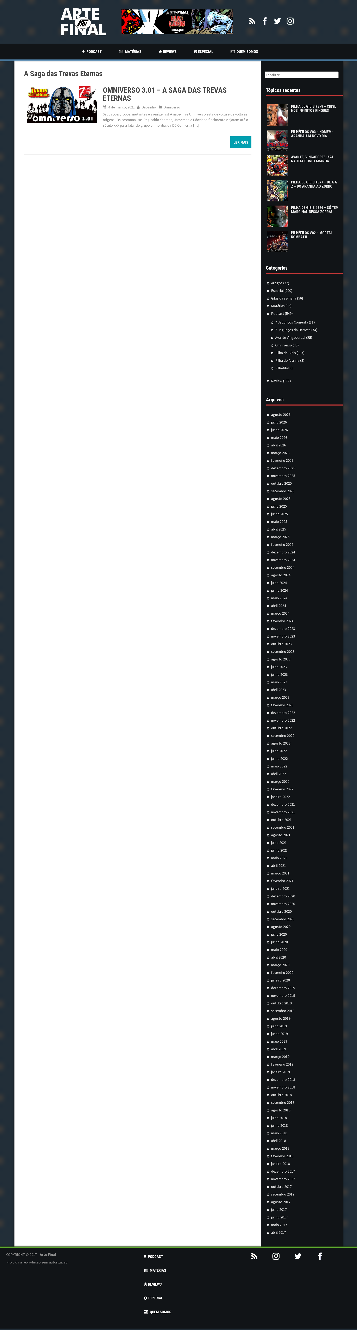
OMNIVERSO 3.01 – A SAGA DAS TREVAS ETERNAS (165, 94)
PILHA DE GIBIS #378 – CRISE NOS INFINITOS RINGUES (313, 108)
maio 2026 (279, 437)
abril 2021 (278, 865)
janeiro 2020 (280, 980)
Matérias (278, 305)
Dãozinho (149, 107)
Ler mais (240, 142)
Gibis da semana (283, 298)
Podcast (277, 313)
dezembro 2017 (283, 1171)
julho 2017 (279, 1209)
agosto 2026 (280, 414)
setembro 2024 (282, 567)
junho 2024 (279, 590)
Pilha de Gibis (285, 352)
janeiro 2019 (280, 1071)
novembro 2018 (283, 1087)
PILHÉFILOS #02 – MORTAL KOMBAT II (312, 235)
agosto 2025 (280, 498)
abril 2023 (278, 689)
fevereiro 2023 (282, 705)
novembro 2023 (283, 636)
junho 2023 (279, 674)
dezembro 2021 (283, 804)
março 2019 (280, 1056)
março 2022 (280, 781)
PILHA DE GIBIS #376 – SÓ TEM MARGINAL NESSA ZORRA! (315, 209)
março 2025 (280, 536)
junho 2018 (279, 1125)
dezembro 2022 (283, 712)
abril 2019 (278, 1049)
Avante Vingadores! (290, 337)
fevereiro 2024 (282, 621)
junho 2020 (279, 942)
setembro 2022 (282, 735)
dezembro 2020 (283, 896)
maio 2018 (279, 1133)
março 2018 (280, 1148)
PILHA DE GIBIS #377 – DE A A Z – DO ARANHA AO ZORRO (314, 184)
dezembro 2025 (283, 468)
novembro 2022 (283, 720)
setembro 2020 (282, 919)
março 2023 (280, 697)
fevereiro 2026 (282, 460)
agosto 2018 (280, 1110)
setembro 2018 (282, 1102)
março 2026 (280, 452)
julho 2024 (279, 582)
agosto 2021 (280, 835)
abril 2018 (278, 1140)
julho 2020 (279, 934)
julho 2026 (279, 422)
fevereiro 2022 (282, 789)
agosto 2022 (280, 743)
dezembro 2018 (283, 1079)
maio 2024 (279, 598)
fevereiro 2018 (282, 1156)
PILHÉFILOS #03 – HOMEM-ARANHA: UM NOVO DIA (312, 134)
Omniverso (171, 107)
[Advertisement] (297, 1300)
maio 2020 (279, 949)
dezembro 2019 (283, 987)
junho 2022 (279, 758)
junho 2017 (279, 1217)
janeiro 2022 (280, 796)
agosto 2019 (280, 1018)
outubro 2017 (281, 1186)
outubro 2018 (281, 1094)
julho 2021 (279, 842)
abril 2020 (278, 957)
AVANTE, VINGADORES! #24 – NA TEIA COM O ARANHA (313, 159)
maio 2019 (279, 1041)
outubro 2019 (281, 1003)
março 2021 (280, 873)
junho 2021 (279, 850)
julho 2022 (279, 750)
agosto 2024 (280, 575)
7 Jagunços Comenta (291, 322)
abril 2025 (278, 529)
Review (276, 380)
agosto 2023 (280, 659)
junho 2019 (279, 1033)
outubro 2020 (281, 911)
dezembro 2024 (283, 552)
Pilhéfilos (282, 368)
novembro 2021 (283, 812)
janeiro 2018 (280, 1163)
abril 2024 (278, 605)
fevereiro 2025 (282, 544)
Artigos (276, 283)
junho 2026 (279, 429)
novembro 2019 (283, 995)
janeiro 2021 (280, 888)
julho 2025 (279, 506)
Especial (277, 290)
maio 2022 (279, 766)
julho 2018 (279, 1117)
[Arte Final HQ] (83, 21)
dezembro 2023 (283, 628)
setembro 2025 (282, 491)
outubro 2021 (281, 819)
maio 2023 (279, 682)
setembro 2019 (282, 1010)
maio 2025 (279, 521)
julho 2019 (279, 1026)
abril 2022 (278, 773)
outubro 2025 (281, 483)
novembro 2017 (283, 1179)
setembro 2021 (282, 827)
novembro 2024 (283, 559)
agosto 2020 (280, 926)
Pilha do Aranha (287, 360)
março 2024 (280, 613)
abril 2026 (278, 445)
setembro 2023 (282, 651)
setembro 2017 (282, 1194)
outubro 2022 (281, 728)
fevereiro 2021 (282, 880)
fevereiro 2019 (282, 1064)
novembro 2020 (283, 903)
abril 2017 (278, 1232)
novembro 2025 (283, 475)
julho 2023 (279, 666)
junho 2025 (279, 514)
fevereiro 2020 (282, 972)
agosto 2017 (280, 1201)
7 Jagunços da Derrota (293, 329)
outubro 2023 (281, 643)
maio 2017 (279, 1224)
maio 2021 (279, 857)
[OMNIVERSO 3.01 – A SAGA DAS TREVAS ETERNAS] (62, 104)
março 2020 (280, 964)
